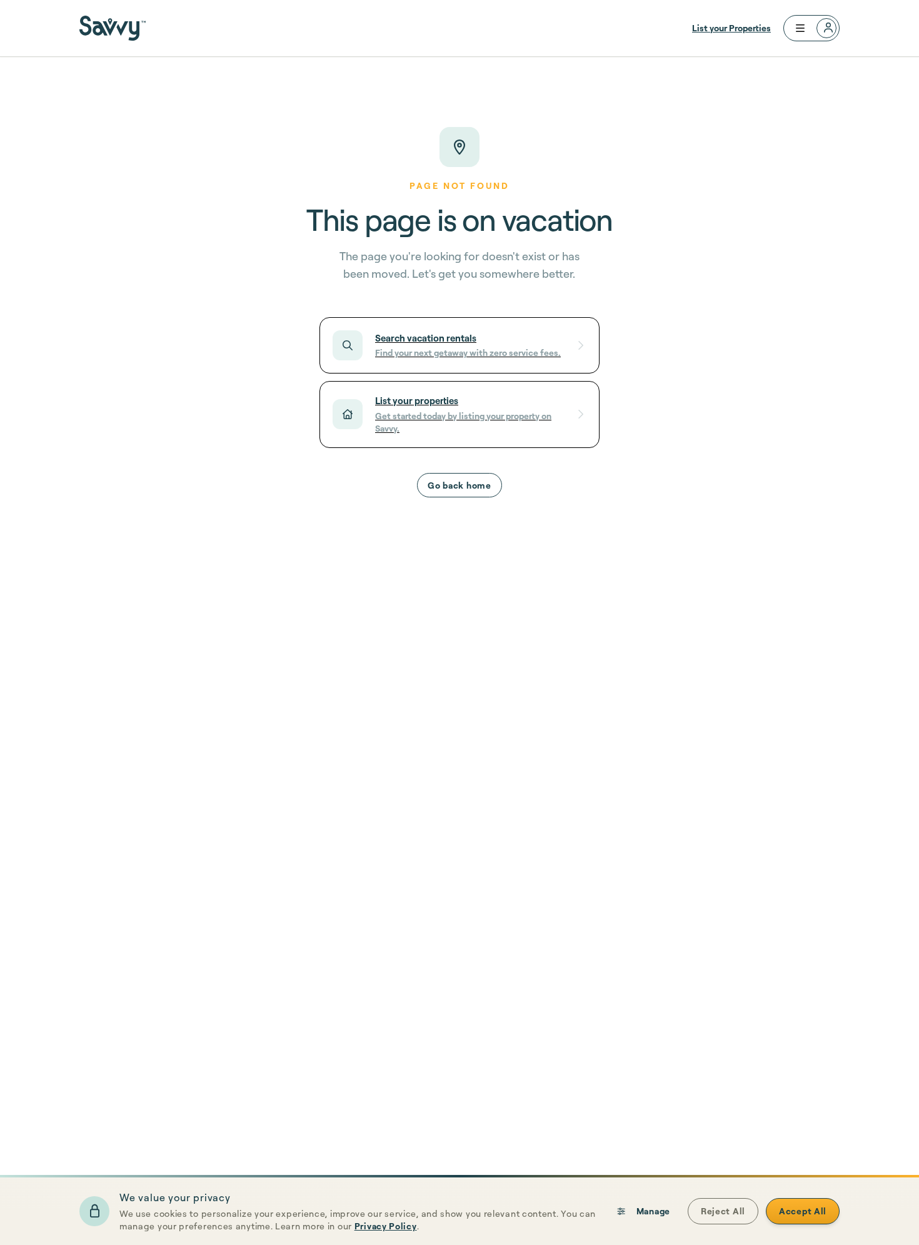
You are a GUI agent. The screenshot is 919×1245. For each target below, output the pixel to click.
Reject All (723, 1211)
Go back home (459, 485)
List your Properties (731, 28)
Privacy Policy (385, 1226)
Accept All (802, 1211)
